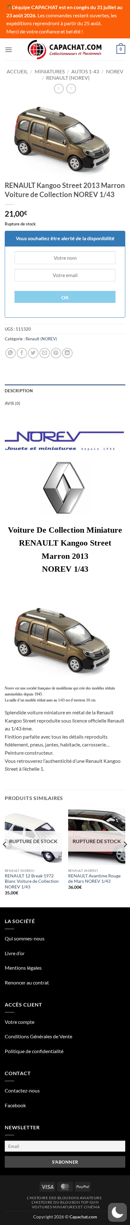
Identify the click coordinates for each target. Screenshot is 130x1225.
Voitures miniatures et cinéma (66, 1207)
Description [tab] (19, 390)
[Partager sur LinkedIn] (67, 353)
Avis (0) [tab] (12, 403)
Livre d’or (15, 953)
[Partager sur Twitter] (33, 353)
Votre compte (19, 1022)
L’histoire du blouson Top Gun (65, 1202)
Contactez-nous (22, 1090)
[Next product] (59, 89)
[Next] (125, 857)
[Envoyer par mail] (44, 353)
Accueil (17, 71)
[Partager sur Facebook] (22, 353)
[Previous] (5, 857)
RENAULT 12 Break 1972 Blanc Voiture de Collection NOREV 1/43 (32, 881)
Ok (65, 297)
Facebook (15, 1105)
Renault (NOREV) (68, 78)
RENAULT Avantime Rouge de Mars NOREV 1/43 (94, 878)
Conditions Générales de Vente (38, 1036)
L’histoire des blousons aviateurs (64, 1197)
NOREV (114, 71)
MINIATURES (50, 71)
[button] (8, 49)
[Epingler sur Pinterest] (56, 353)
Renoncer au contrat (27, 982)
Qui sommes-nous (24, 938)
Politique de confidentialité (34, 1051)
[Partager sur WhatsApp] (10, 353)
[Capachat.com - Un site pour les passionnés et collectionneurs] (65, 49)
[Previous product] (71, 89)
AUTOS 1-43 (85, 71)
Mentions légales (23, 968)
